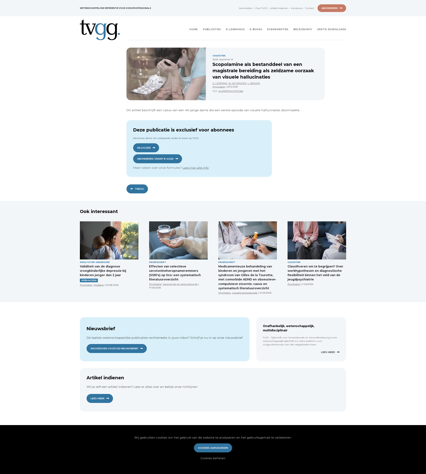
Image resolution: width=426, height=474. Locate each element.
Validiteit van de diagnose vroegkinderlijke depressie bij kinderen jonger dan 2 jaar (103, 271)
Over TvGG (261, 8)
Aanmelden (245, 8)
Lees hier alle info (196, 167)
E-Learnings (235, 29)
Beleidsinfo (302, 29)
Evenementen (277, 29)
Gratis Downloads (331, 29)
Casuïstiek (219, 55)
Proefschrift (157, 262)
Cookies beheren (213, 458)
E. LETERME (220, 83)
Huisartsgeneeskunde (244, 292)
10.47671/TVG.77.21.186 (230, 91)
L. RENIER (253, 83)
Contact (309, 8)
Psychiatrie (219, 86)
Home (193, 29)
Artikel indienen (279, 8)
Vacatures (296, 8)
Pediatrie (99, 284)
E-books (256, 29)
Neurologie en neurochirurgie (180, 284)
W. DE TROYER (237, 83)
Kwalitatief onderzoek (95, 262)
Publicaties (212, 29)
